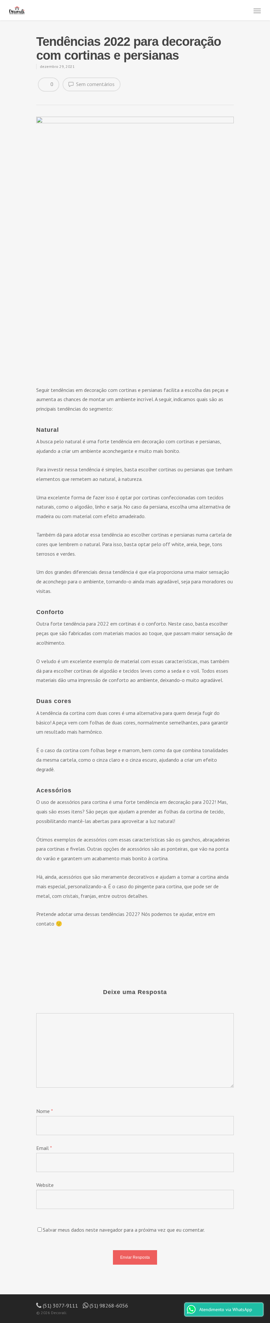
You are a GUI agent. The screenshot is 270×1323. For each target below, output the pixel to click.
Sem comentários (95, 84)
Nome (44, 1111)
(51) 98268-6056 (108, 1305)
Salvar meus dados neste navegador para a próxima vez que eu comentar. (124, 1229)
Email (44, 1148)
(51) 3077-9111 (59, 1305)
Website (45, 1185)
